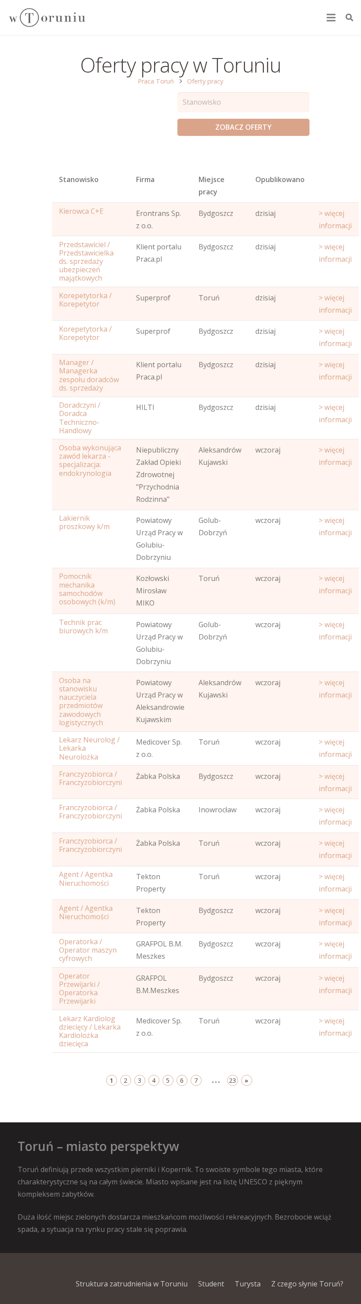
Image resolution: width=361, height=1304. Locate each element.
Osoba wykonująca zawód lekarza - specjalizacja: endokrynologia (90, 460)
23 (232, 1080)
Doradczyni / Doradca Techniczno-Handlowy (79, 417)
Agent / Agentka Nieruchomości (86, 878)
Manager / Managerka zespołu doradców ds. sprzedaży (89, 375)
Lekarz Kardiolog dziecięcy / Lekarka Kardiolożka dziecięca (90, 1031)
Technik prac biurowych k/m (83, 626)
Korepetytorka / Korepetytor (85, 300)
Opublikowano (280, 179)
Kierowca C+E (81, 211)
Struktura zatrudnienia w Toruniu (132, 1284)
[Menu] (331, 18)
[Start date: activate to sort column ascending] (335, 187)
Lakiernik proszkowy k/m (84, 522)
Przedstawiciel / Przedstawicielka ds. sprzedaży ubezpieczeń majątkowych (86, 261)
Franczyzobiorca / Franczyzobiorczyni (90, 778)
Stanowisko (79, 179)
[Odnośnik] (46, 18)
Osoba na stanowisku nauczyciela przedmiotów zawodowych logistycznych (81, 701)
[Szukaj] (349, 18)
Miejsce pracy (212, 186)
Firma (145, 179)
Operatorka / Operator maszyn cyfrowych (88, 950)
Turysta (248, 1284)
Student (211, 1284)
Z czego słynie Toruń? (307, 1284)
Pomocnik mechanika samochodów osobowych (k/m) (87, 588)
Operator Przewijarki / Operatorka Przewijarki (79, 988)
